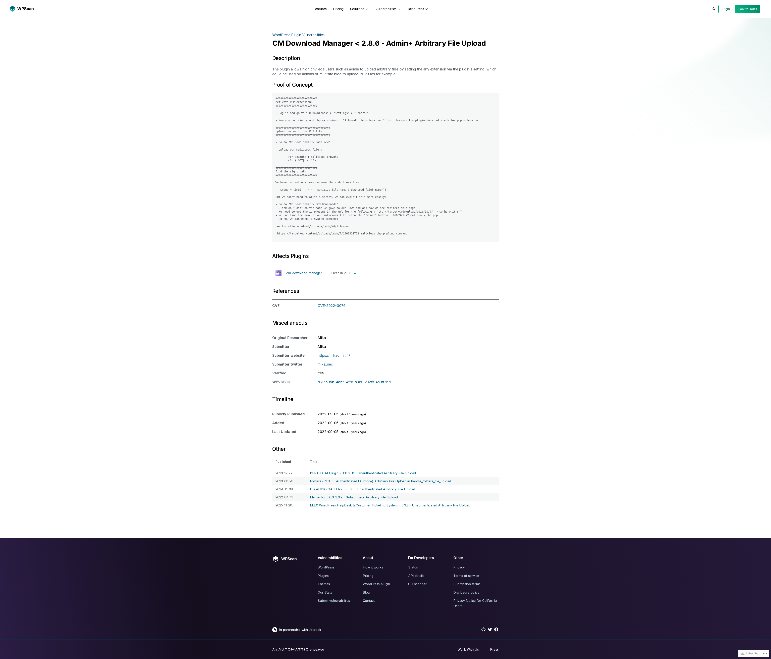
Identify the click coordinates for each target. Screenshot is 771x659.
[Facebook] (496, 629)
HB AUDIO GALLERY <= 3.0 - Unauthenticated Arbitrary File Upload (362, 489)
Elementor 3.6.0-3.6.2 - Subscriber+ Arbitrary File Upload (354, 497)
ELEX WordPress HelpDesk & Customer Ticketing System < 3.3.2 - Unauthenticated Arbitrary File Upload (390, 505)
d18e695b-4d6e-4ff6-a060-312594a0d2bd (354, 382)
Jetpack (315, 630)
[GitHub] (483, 629)
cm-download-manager (304, 273)
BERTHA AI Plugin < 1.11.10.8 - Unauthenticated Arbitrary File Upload (363, 473)
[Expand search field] (713, 8)
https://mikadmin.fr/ (334, 355)
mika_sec (325, 364)
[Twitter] (489, 629)
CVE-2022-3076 (332, 306)
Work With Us (468, 649)
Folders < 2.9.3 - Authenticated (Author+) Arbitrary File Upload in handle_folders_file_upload (380, 481)
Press (494, 649)
